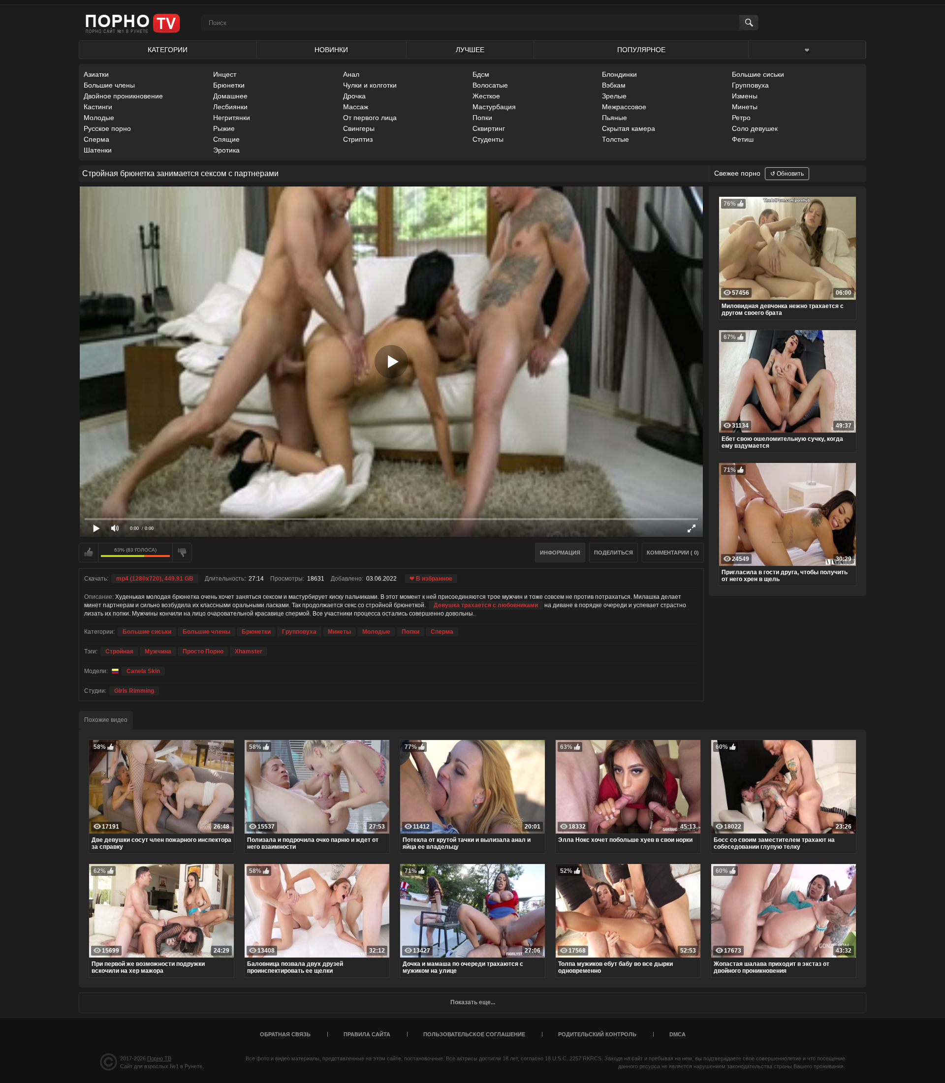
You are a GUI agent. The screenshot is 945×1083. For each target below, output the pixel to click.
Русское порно (107, 128)
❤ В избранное (431, 578)
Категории (168, 50)
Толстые (615, 139)
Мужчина (158, 651)
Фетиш (743, 139)
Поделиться (613, 553)
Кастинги (98, 107)
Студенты (488, 139)
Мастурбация (494, 107)
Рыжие (224, 128)
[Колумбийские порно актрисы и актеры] (114, 671)
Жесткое (486, 96)
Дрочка (354, 96)
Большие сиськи (758, 74)
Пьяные (614, 118)
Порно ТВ (159, 1058)
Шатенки (98, 150)
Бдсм (480, 74)
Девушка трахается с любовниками (486, 605)
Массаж (355, 107)
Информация (560, 553)
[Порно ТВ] (132, 22)
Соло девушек (755, 128)
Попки (482, 118)
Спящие (226, 139)
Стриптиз (358, 139)
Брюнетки (229, 85)
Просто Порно (203, 651)
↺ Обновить (787, 173)
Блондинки (619, 74)
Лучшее (470, 50)
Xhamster (248, 651)
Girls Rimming (134, 690)
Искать (748, 22)
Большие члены (109, 85)
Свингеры (359, 128)
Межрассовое (624, 107)
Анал (351, 74)
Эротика (226, 150)
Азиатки (96, 74)
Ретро (741, 118)
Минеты (744, 107)
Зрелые (614, 96)
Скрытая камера (628, 128)
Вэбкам (614, 85)
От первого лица (370, 118)
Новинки (331, 50)
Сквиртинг (488, 128)
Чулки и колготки (370, 85)
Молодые (99, 118)
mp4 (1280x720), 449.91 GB (154, 578)
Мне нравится (88, 552)
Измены (744, 96)
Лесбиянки (230, 107)
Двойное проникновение (123, 96)
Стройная (119, 651)
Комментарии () (673, 553)
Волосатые (490, 85)
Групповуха (750, 85)
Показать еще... (472, 1002)
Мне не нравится (182, 552)
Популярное (641, 50)
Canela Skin (143, 671)
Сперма (96, 139)
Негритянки (231, 118)
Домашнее (230, 96)
